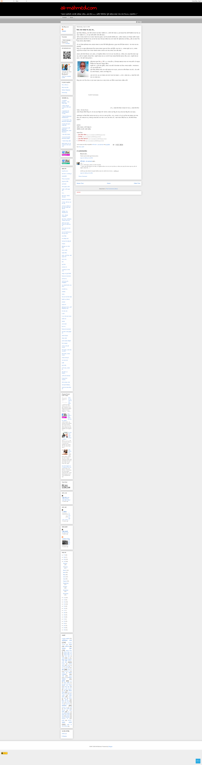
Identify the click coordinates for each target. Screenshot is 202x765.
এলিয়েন (68, 665)
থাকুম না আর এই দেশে (67, 688)
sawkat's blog (66, 538)
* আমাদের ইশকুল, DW (66, 141)
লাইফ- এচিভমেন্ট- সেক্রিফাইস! (65, 216)
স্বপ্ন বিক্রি (64, 236)
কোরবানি (63, 672)
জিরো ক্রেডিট (81, 146)
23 (64, 623)
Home (71, 17)
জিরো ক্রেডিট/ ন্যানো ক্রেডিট (66, 684)
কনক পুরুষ (67, 668)
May (64, 574)
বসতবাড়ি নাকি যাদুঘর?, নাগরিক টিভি (66, 124)
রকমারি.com (64, 733)
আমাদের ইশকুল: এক (68, 652)
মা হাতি (63, 313)
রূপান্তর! (63, 302)
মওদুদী (71, 707)
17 (64, 610)
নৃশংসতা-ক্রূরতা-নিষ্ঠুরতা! (66, 340)
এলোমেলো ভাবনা (65, 666)
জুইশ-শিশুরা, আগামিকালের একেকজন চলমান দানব (66, 219)
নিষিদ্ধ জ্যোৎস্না (65, 693)
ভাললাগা (64, 706)
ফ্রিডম (65, 698)
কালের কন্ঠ (70, 669)
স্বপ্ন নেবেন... (64, 259)
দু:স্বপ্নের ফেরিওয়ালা (68, 689)
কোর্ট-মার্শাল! (64, 184)
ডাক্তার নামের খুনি (65, 357)
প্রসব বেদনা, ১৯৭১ (65, 497)
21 (64, 619)
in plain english (65, 638)
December (65, 593)
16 (64, 608)
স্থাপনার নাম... (64, 278)
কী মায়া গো (67, 671)
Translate (67, 43)
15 (64, 606)
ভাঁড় (62, 704)
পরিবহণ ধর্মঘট (64, 338)
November (65, 590)
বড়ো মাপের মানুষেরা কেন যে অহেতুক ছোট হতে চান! (66, 466)
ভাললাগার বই (64, 707)
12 (64, 599)
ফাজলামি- (70, 696)
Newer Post (80, 183)
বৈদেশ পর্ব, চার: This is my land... (70, 400)
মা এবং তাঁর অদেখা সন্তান (66, 316)
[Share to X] (119, 145)
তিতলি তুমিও (67, 686)
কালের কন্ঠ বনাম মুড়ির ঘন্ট (66, 241)
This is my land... (66, 178)
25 (64, 627)
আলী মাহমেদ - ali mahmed (86, 161)
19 (64, 614)
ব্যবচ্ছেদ (63, 321)
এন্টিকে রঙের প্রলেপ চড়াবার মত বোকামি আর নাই (66, 224)
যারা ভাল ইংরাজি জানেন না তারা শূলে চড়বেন (66, 232)
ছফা (71, 681)
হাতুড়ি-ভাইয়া (64, 252)
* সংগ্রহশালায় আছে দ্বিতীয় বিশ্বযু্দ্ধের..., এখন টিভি (66, 112)
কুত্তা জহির (64, 365)
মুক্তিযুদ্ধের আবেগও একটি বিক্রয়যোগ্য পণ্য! (67, 307)
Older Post (137, 183)
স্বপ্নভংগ (68, 716)
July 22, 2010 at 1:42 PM (86, 158)
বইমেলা (70, 698)
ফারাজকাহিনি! (64, 176)
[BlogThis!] (118, 145)
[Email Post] (113, 144)
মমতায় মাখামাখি (67, 708)
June (64, 576)
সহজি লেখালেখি (65, 531)
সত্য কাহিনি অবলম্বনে (66, 713)
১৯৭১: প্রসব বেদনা (67, 721)
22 (64, 621)
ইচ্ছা (68, 658)
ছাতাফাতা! (64, 31)
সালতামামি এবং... (65, 289)
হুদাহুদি (63, 720)
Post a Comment (83, 176)
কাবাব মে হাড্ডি (64, 250)
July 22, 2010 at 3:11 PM (86, 173)
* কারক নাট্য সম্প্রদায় (66, 134)
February (65, 566)
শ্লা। (69, 711)
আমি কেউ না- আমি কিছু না (67, 173)
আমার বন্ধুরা (67, 656)
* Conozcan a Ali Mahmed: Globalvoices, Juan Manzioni (66, 129)
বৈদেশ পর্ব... (64, 326)
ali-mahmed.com (79, 8)
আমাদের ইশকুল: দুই (68, 654)
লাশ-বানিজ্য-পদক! (65, 238)
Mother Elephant (66, 90)
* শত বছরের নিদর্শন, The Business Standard (66, 120)
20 (64, 617)
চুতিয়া (63, 681)
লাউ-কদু (63, 710)
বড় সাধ (68, 702)
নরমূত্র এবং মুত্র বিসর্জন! (66, 273)
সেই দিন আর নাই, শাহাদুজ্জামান (65, 282)
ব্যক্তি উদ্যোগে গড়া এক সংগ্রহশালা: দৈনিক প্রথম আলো (66, 145)
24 (64, 625)
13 (64, 602)
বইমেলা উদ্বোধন (65, 335)
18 (64, 612)
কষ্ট (63, 670)
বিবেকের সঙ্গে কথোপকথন (66, 199)
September (66, 583)
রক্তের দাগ (64, 304)
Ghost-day (64, 92)
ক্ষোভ (63, 676)
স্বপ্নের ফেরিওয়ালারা (66, 717)
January (65, 563)
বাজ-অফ (66, 699)
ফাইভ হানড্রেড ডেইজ (66, 382)
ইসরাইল (63, 663)
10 (64, 561)
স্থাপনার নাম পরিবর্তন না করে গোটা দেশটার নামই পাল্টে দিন (66, 207)
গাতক (65, 677)
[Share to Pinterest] (122, 145)
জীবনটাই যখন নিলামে (67, 685)
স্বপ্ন (63, 716)
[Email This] (116, 145)
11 (64, 597)
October (65, 586)
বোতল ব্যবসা (64, 324)
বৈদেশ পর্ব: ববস (65, 701)
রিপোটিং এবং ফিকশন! (66, 299)
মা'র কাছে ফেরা (64, 311)
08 (64, 557)
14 (64, 604)
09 (64, 559)
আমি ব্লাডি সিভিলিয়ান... (66, 384)
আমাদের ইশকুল (69, 650)
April (64, 572)
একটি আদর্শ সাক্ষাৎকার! (66, 375)
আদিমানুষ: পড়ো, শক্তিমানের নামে (65, 212)
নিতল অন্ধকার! (64, 343)
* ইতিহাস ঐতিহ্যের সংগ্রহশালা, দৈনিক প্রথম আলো (66, 107)
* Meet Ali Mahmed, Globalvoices (67, 117)
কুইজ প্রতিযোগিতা (69, 451)
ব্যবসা (63, 702)
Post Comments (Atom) (112, 188)
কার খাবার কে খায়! (65, 532)
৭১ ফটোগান (64, 511)
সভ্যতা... (63, 294)
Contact (64, 17)
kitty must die (65, 87)
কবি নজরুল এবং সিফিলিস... (65, 372)
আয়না (63, 658)
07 (64, 555)
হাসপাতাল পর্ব (64, 267)
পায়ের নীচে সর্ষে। (65, 171)
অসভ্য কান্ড (67, 648)
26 (64, 629)
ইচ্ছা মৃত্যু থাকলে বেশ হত (67, 661)
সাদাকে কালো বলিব (65, 714)
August (65, 581)
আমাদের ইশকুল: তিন (68, 653)
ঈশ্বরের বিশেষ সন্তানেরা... (64, 379)
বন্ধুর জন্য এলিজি (65, 181)
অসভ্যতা (63, 243)
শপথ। (63, 193)
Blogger (110, 746)
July (64, 578)
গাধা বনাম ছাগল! (65, 360)
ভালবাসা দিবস (67, 704)
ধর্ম (64, 690)
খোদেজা (70, 676)
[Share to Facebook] (121, 145)
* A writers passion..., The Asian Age (65, 102)
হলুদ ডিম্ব (63, 264)
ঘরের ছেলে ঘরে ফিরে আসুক (67, 296)
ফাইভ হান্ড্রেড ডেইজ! (66, 186)
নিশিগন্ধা (69, 692)
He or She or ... (66, 84)
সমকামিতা (63, 291)
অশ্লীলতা (67, 646)
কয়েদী (63, 362)
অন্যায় (70, 644)
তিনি (62, 261)
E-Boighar (64, 736)
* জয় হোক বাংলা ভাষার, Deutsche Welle (66, 137)
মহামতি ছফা (64, 318)
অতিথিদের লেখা (67, 640)
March (65, 570)
